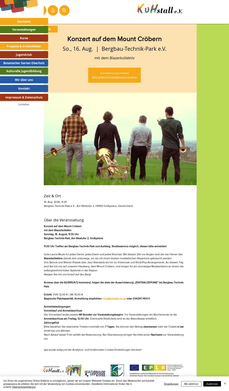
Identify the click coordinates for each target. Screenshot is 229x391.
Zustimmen (212, 383)
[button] (24, 104)
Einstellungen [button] (171, 383)
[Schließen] (225, 383)
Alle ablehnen (191, 383)
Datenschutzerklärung (24, 386)
